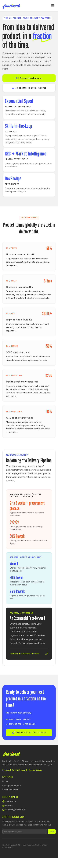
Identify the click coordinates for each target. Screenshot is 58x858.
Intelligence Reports (11, 785)
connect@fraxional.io (15, 809)
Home (5, 781)
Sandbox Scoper (10, 789)
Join (52, 831)
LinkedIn (9, 805)
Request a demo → (31, 78)
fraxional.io (10, 801)
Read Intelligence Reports (30, 87)
